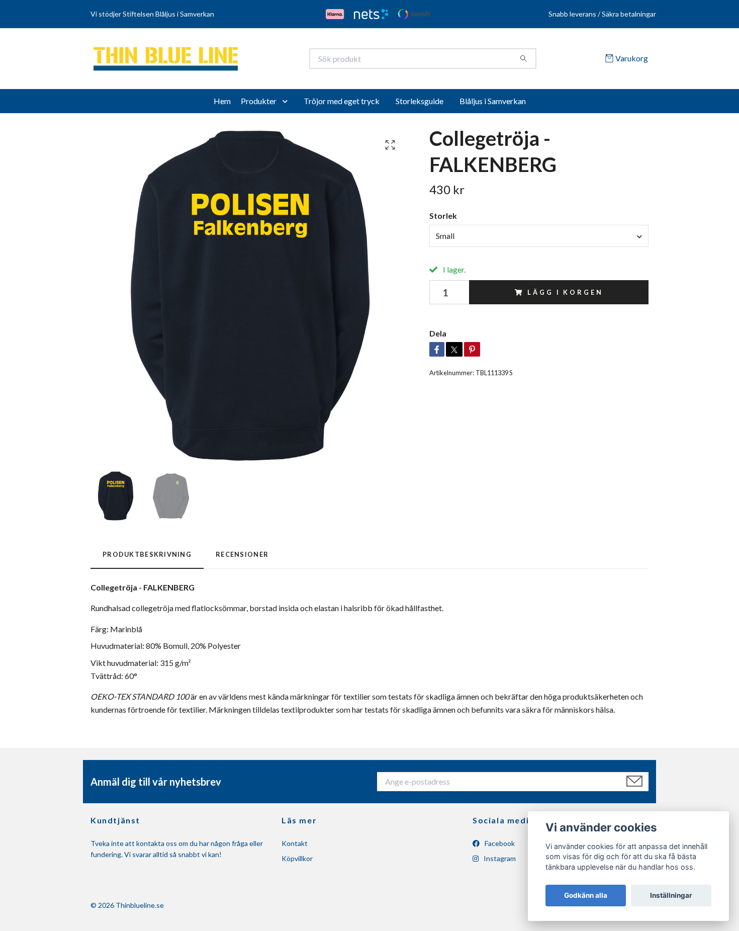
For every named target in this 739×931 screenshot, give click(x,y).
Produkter (258, 104)
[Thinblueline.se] (230, 60)
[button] (287, 104)
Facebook (499, 846)
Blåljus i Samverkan (492, 104)
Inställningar (671, 895)
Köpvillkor (297, 862)
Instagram (499, 862)
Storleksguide (419, 104)
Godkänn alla (585, 895)
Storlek (443, 219)
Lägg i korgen (565, 296)
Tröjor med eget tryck (342, 104)
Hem (222, 104)
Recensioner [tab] (242, 558)
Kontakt (295, 846)
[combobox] (539, 239)
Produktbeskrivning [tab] (147, 558)
